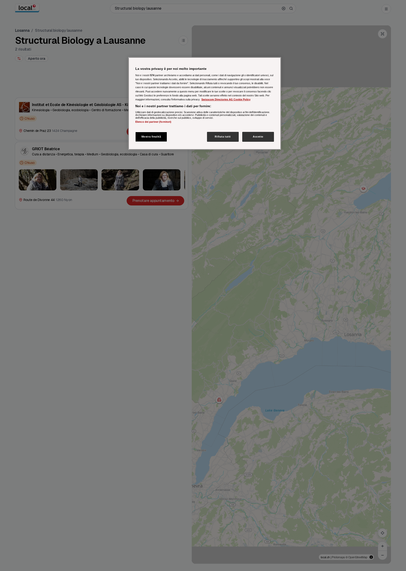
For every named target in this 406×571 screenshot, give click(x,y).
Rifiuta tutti (222, 136)
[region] (204, 103)
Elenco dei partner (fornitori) (153, 122)
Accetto (258, 136)
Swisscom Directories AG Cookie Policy (225, 99)
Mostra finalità (151, 136)
